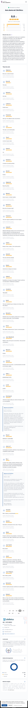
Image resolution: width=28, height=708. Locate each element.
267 (12, 613)
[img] (12, 35)
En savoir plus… (11, 689)
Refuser (10, 705)
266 (9, 613)
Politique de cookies (18, 705)
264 (20, 610)
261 (10, 610)
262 (13, 610)
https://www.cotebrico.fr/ (9, 633)
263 (16, 610)
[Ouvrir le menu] (26, 2)
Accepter (4, 705)
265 (23, 610)
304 (19, 613)
